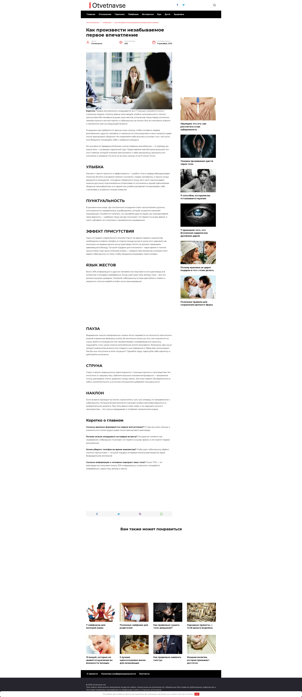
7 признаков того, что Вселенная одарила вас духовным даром (194, 233)
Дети (167, 14)
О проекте (92, 674)
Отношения (105, 14)
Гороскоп (120, 14)
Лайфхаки (133, 14)
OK (197, 694)
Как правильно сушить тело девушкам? (166, 626)
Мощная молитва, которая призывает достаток (198, 660)
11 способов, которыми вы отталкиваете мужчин (195, 197)
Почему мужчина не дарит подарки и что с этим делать (197, 269)
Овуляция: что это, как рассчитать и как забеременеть (193, 126)
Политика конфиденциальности (118, 674)
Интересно (148, 14)
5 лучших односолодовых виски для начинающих (133, 660)
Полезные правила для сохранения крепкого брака (196, 303)
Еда (159, 14)
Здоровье (179, 14)
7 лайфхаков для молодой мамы (95, 626)
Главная (91, 14)
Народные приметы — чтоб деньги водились (200, 626)
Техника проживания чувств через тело (196, 162)
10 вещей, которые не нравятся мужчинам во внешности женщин (99, 660)
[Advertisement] (129, 302)
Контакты (144, 674)
